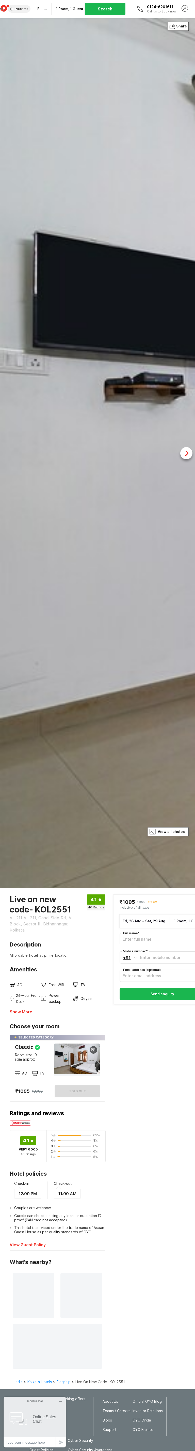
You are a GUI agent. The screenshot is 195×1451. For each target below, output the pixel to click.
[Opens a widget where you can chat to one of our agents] (35, 1422)
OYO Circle (142, 1420)
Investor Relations (148, 1411)
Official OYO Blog (147, 1401)
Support (109, 1430)
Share (181, 26)
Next (186, 453)
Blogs (107, 1420)
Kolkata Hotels (39, 1382)
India (19, 1382)
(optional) (142, 970)
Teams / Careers (117, 1411)
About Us (110, 1401)
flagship (64, 1382)
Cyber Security (80, 1441)
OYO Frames (143, 1430)
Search (105, 8)
